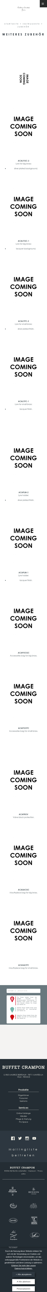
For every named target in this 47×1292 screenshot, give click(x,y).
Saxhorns (23, 1101)
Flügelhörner (23, 1095)
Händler (23, 1116)
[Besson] (34, 1191)
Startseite (11, 24)
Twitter (20, 1138)
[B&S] (13, 1205)
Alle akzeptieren (24, 1274)
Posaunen (23, 1098)
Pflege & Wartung (23, 1119)
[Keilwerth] (13, 1220)
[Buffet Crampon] (13, 1191)
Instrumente (31, 24)
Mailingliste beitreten (23, 1152)
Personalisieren (23, 1289)
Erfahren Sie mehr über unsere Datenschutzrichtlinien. (23, 1267)
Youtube (34, 1138)
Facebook (13, 1138)
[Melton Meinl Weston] (34, 1220)
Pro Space (23, 1122)
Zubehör (23, 27)
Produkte (23, 1089)
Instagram (27, 1138)
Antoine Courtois (23, 9)
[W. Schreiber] (34, 1235)
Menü (43, 3)
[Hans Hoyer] (34, 1205)
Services (23, 1107)
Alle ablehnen (24, 1282)
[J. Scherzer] (13, 1235)
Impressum (32, 1171)
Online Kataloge (23, 1113)
